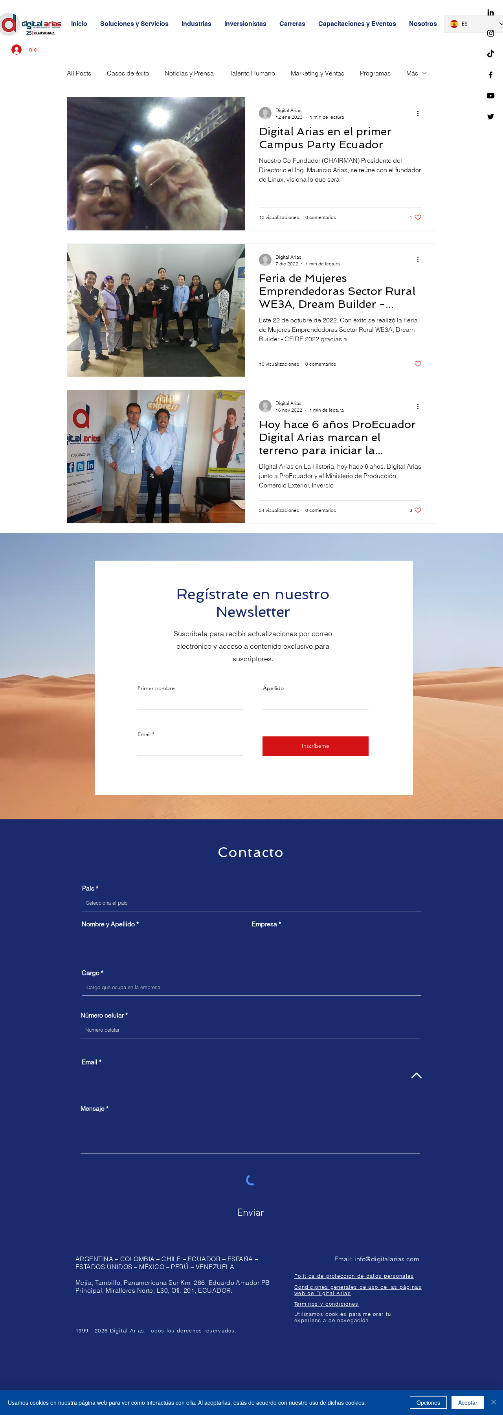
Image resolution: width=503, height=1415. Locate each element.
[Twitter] (490, 116)
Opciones (428, 1402)
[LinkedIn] (490, 12)
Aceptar (467, 1402)
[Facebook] (490, 74)
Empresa (264, 924)
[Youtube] (490, 95)
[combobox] (252, 903)
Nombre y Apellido (108, 924)
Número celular (102, 1015)
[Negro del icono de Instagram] (490, 33)
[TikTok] (490, 54)
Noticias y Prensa (189, 73)
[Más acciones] (420, 113)
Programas (375, 73)
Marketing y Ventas (317, 73)
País (88, 888)
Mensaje (93, 1108)
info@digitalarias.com (386, 1259)
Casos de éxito (128, 73)
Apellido (273, 688)
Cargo (90, 973)
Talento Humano (252, 73)
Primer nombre (156, 688)
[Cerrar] (493, 1402)
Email (144, 734)
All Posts (79, 73)
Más (412, 73)
